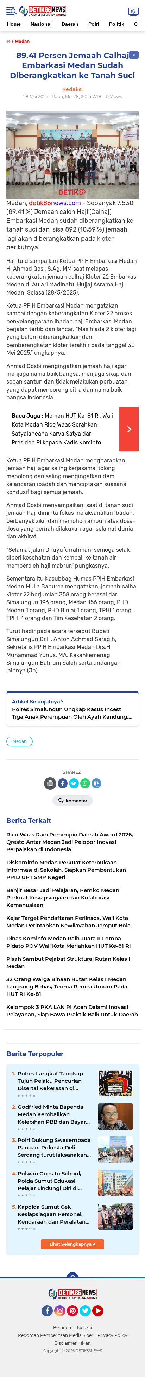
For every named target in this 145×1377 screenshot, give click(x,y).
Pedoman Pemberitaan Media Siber (55, 1335)
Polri (93, 24)
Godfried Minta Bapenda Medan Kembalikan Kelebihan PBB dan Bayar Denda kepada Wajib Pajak (54, 1114)
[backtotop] (72, 1278)
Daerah (70, 24)
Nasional (41, 24)
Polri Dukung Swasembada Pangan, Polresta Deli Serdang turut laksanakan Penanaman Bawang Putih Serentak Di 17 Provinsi (54, 1147)
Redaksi (83, 1327)
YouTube (102, 1319)
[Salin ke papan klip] (96, 783)
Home (14, 24)
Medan (19, 741)
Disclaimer (65, 1343)
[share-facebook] (63, 783)
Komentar (76, 800)
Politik (116, 24)
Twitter (88, 1319)
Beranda (62, 1327)
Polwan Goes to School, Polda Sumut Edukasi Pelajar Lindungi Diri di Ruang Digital (49, 1181)
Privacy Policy (112, 1335)
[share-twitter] (74, 783)
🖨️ (50, 783)
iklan (86, 1343)
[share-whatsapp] (85, 783)
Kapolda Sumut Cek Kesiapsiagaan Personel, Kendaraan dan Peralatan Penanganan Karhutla (52, 1214)
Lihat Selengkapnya (71, 1244)
